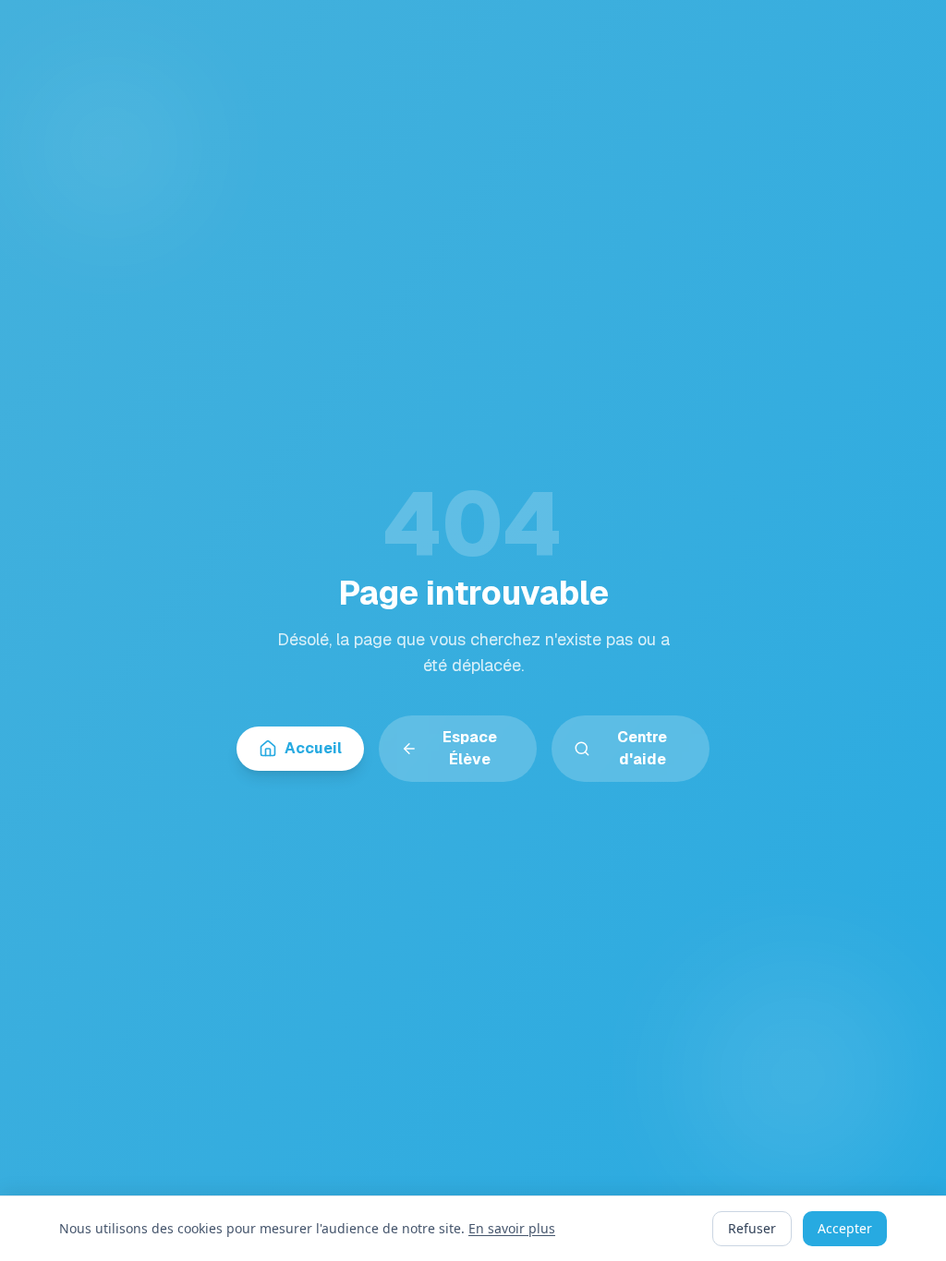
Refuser (752, 1228)
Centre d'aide (642, 748)
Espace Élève (470, 748)
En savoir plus (511, 1228)
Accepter (845, 1228)
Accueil (313, 748)
